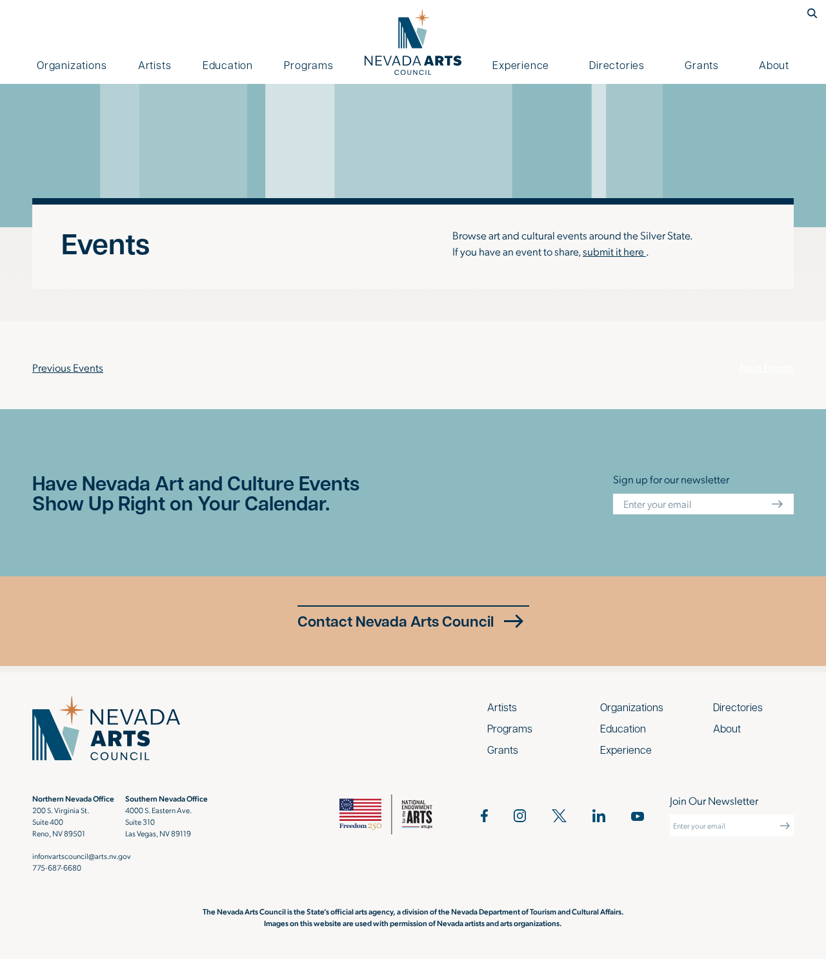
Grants (702, 65)
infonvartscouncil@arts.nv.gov (81, 856)
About (774, 65)
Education (228, 65)
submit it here (614, 251)
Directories (617, 65)
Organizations (71, 65)
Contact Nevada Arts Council (395, 621)
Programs (308, 65)
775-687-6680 (56, 867)
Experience (520, 65)
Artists (155, 65)
